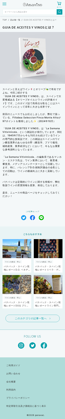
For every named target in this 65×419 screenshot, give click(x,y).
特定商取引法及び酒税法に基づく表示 (26, 406)
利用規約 (11, 389)
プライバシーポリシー (18, 397)
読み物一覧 (15, 20)
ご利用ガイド (13, 365)
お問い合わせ (13, 373)
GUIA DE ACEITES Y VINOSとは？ (40, 20)
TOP (5, 20)
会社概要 (11, 381)
